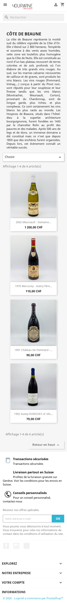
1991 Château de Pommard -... (33, 350)
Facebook (6, 546)
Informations (13, 592)
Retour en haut (46, 445)
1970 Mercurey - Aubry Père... (33, 286)
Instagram (16, 546)
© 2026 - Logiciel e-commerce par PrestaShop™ (33, 598)
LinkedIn (27, 546)
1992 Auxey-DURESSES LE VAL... (33, 414)
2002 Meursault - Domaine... (33, 222)
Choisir (33, 157)
